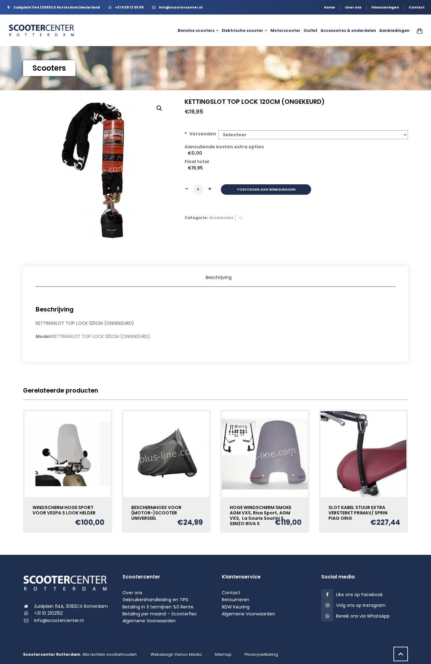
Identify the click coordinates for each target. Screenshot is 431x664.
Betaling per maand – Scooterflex (159, 614)
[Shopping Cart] (418, 30)
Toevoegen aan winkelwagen (266, 189)
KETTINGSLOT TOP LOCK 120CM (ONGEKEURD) (85, 323)
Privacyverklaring (261, 654)
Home (329, 7)
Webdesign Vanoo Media (176, 654)
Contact (417, 7)
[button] (159, 108)
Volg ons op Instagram (361, 605)
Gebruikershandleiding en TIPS (155, 599)
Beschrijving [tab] (219, 277)
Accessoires (221, 217)
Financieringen (385, 7)
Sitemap (223, 654)
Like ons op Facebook (359, 594)
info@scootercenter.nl (59, 620)
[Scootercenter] (44, 30)
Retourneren (235, 599)
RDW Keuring (236, 607)
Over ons (353, 7)
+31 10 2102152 (48, 613)
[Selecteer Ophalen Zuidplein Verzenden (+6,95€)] (313, 134)
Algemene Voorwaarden (149, 621)
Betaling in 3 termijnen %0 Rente (157, 607)
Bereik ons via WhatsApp (363, 616)
